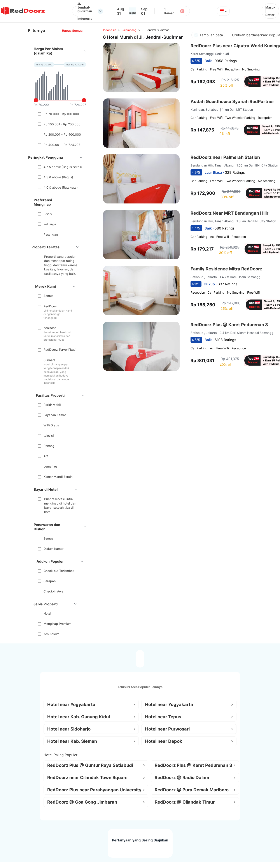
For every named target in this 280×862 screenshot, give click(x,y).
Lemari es (51, 466)
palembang (129, 30)
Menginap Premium (57, 623)
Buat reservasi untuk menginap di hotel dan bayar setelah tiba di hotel (60, 505)
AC (46, 456)
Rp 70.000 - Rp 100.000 (61, 114)
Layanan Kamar (55, 415)
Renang (49, 446)
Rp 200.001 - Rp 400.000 (62, 134)
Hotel (47, 613)
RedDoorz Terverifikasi (60, 349)
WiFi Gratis (51, 425)
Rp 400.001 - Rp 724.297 (62, 145)
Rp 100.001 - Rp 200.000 (62, 124)
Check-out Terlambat (59, 571)
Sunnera (49, 360)
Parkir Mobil (52, 404)
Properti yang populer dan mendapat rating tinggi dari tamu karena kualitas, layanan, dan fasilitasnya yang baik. (60, 265)
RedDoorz (51, 306)
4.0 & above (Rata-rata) (61, 187)
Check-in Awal (54, 591)
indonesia (109, 30)
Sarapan (50, 581)
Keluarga (50, 224)
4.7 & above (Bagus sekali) (63, 167)
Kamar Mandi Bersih (58, 476)
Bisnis (48, 214)
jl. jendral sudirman (156, 30)
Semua (48, 296)
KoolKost (50, 328)
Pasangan (51, 234)
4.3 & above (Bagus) (58, 177)
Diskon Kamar (53, 548)
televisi (49, 435)
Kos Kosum (51, 634)
